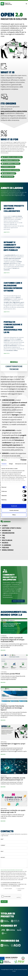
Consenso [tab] (4, 463)
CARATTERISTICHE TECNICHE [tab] (14, 368)
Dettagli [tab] (11, 463)
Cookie (14, 971)
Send (4, 901)
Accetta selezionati (14, 510)
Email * (2, 851)
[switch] (24, 491)
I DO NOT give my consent (20, 889)
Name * (2, 839)
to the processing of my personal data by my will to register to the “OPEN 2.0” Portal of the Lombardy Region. (13, 884)
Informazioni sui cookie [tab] (20, 463)
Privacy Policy (24, 969)
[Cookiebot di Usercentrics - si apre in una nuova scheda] (20, 460)
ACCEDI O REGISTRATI (18, 601)
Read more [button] (3, 650)
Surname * (3, 845)
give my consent (8, 888)
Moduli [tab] (14, 362)
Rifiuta (14, 514)
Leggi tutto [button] (6, 232)
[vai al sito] (3, 930)
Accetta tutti (14, 506)
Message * (3, 857)
